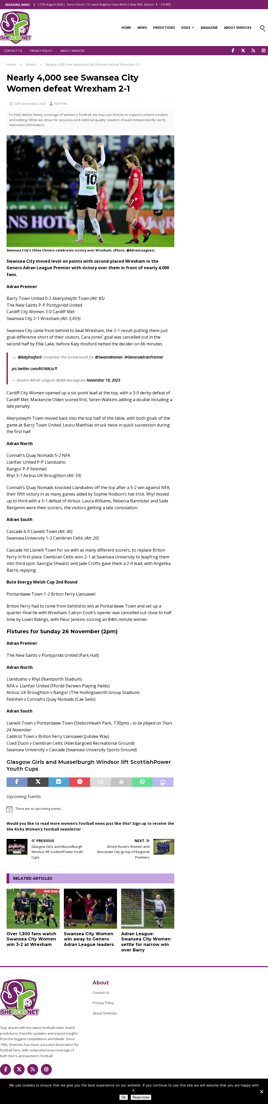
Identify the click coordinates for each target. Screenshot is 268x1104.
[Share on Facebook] (17, 782)
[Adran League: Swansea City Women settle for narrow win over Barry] (147, 909)
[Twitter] (243, 50)
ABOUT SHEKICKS (237, 27)
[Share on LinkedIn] (58, 782)
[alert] (90, 809)
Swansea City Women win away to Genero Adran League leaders (89, 939)
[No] (261, 1091)
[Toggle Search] (262, 27)
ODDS (185, 27)
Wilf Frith (61, 103)
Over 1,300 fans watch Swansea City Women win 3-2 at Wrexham (31, 939)
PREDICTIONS (164, 27)
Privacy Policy (41, 51)
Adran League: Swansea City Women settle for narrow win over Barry (146, 941)
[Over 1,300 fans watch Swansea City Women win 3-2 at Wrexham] (33, 909)
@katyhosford (30, 357)
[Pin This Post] (79, 782)
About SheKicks (72, 51)
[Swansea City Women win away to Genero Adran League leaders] (90, 909)
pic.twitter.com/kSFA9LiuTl (34, 368)
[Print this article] (121, 782)
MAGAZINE (209, 27)
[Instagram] (263, 50)
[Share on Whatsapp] (142, 782)
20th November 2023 (30, 103)
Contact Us (13, 51)
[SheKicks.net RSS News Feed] (253, 50)
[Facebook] (232, 50)
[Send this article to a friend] (100, 782)
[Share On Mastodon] (163, 782)
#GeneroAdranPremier (144, 357)
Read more (141, 1097)
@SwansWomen (108, 357)
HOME (126, 27)
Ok (123, 1097)
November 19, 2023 (103, 380)
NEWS (142, 27)
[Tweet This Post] (37, 782)
